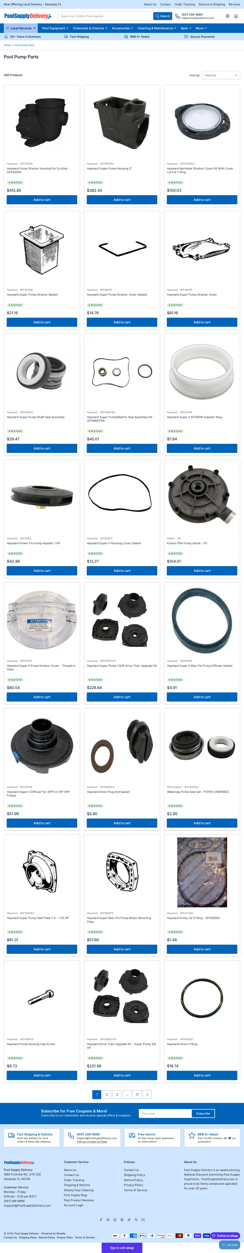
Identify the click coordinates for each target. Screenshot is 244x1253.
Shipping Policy (134, 1175)
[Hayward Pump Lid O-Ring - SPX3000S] (202, 872)
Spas (184, 28)
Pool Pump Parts (24, 45)
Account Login (73, 1205)
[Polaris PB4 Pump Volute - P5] (202, 498)
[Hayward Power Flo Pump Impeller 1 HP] (42, 498)
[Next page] (147, 1095)
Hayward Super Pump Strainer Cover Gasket (117, 294)
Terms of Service (135, 1190)
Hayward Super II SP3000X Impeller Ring (194, 417)
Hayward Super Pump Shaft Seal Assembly (36, 417)
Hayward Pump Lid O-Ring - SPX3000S (193, 918)
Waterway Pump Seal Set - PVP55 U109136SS (198, 792)
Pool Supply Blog (75, 1195)
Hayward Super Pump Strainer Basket (32, 294)
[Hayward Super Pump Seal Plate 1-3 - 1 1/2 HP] (42, 872)
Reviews (234, 4)
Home (7, 45)
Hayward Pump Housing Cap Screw (31, 1044)
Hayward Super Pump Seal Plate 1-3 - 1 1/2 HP (38, 918)
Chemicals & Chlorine (88, 28)
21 (137, 1094)
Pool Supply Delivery (26, 1233)
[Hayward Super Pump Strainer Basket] (42, 249)
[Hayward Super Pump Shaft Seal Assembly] (42, 372)
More (199, 28)
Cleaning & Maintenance (155, 28)
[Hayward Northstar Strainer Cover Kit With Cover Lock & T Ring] (202, 123)
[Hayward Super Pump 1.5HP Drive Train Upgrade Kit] (122, 620)
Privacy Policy (133, 1185)
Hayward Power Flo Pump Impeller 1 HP (33, 543)
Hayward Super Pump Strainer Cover (192, 294)
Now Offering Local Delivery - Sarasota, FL (32, 4)
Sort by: (195, 75)
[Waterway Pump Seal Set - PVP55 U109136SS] (202, 746)
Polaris (171, 538)
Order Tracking (185, 4)
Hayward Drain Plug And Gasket (108, 792)
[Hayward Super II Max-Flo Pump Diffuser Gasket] (202, 620)
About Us (150, 4)
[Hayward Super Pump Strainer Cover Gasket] (122, 249)
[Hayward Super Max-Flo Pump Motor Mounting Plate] (122, 872)
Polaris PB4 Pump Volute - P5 (187, 543)
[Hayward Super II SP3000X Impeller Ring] (202, 372)
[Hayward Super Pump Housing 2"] (122, 123)
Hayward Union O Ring (182, 1044)
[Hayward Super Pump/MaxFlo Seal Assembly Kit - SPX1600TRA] (122, 372)
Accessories (121, 28)
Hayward (12, 163)
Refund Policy (133, 1180)
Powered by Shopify (53, 1233)
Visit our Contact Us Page (92, 1141)
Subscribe (203, 1113)
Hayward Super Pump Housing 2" (109, 168)
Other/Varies (174, 786)
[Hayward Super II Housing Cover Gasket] (122, 498)
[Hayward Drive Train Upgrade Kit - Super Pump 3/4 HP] (122, 998)
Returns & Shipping (212, 4)
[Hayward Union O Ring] (202, 998)
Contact (165, 4)
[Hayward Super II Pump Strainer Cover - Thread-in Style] (42, 620)
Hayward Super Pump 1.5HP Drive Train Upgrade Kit (122, 665)
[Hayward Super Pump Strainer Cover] (202, 249)
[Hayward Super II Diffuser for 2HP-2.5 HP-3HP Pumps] (42, 746)
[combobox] (115, 16)
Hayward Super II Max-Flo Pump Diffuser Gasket (200, 665)
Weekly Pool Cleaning (78, 1190)
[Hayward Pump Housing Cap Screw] (42, 998)
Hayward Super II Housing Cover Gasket (114, 543)
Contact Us (71, 1175)
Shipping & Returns (77, 1185)
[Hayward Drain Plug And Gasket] (122, 746)
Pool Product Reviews (79, 1200)
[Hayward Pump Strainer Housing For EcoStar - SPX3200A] (42, 123)
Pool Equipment (53, 28)
